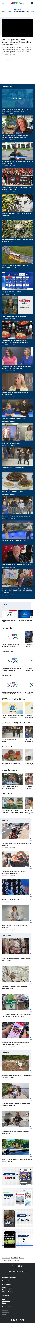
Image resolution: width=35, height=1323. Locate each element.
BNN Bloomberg (6, 1301)
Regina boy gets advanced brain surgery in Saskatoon (16, 926)
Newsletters (14, 1257)
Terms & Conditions (7, 1290)
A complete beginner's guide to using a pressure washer (14, 987)
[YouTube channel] (19, 1266)
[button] (17, 101)
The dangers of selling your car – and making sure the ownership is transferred (16, 1015)
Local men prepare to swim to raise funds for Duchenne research (16, 1104)
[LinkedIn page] (22, 1266)
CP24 (3, 1299)
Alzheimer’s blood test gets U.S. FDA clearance (17, 899)
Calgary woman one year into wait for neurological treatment (14, 872)
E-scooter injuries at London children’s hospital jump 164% (17, 844)
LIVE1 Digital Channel (25, 620)
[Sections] (3, 3)
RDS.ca (4, 1314)
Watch (4, 11)
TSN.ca (4, 1303)
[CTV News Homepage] (17, 3)
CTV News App (6, 1257)
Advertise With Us (6, 1260)
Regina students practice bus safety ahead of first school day (17, 1160)
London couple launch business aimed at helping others (15, 1132)
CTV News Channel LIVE (8, 621)
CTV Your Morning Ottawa (21, 11)
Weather (9, 11)
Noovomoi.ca (5, 1312)
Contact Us (16, 1260)
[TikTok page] (16, 1266)
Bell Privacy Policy (7, 1288)
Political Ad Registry (7, 1292)
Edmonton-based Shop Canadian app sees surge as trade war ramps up (16, 1043)
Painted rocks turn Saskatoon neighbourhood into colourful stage (17, 1076)
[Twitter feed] (13, 1266)
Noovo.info (5, 1310)
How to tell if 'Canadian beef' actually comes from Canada (16, 959)
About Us (21, 1257)
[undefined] (12, 639)
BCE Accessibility (6, 1280)
